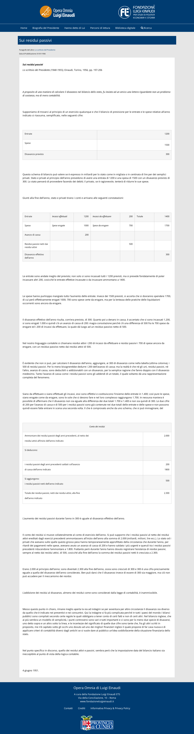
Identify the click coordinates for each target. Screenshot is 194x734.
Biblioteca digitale (125, 27)
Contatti (68, 708)
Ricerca (148, 27)
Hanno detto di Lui (74, 27)
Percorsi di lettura (100, 27)
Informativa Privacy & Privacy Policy (110, 708)
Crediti (81, 708)
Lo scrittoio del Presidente (45, 50)
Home (23, 27)
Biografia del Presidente (45, 27)
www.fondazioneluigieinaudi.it (97, 701)
